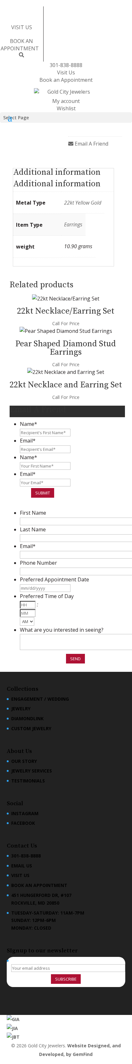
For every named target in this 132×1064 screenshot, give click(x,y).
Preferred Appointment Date (54, 579)
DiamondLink (27, 718)
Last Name (33, 529)
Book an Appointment (66, 79)
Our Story (24, 761)
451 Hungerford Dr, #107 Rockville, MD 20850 (41, 899)
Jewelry (20, 708)
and (116, 1046)
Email (28, 440)
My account (66, 101)
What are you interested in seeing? (61, 629)
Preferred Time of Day (47, 596)
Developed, (52, 1054)
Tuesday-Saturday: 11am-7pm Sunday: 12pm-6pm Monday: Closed (47, 920)
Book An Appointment (39, 885)
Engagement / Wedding (40, 699)
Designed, (100, 1046)
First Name (33, 512)
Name (28, 423)
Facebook (23, 823)
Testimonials (28, 781)
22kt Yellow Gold (82, 202)
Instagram (24, 813)
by (69, 1054)
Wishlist (66, 108)
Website (77, 1046)
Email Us (21, 866)
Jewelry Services (31, 771)
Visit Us (66, 72)
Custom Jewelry (31, 728)
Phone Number (38, 562)
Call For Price (65, 323)
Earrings (73, 224)
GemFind (83, 1054)
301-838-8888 (66, 65)
